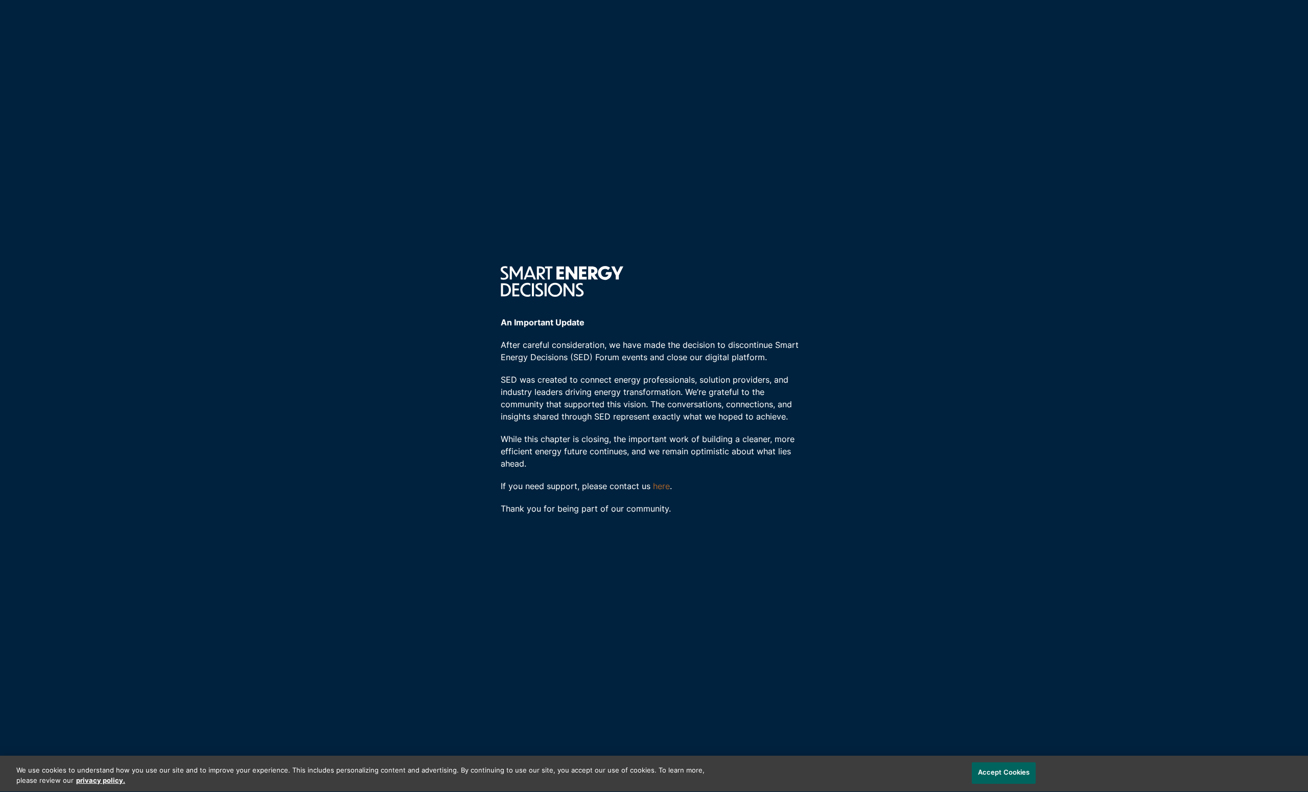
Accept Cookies (1004, 772)
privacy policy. (100, 781)
